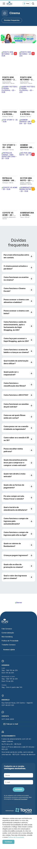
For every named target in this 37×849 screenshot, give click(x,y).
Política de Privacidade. (16, 837)
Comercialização (8, 633)
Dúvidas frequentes (12, 20)
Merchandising (7, 637)
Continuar (8, 842)
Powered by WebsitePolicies (10, 845)
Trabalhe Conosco (8, 645)
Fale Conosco (7, 629)
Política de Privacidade (10, 641)
